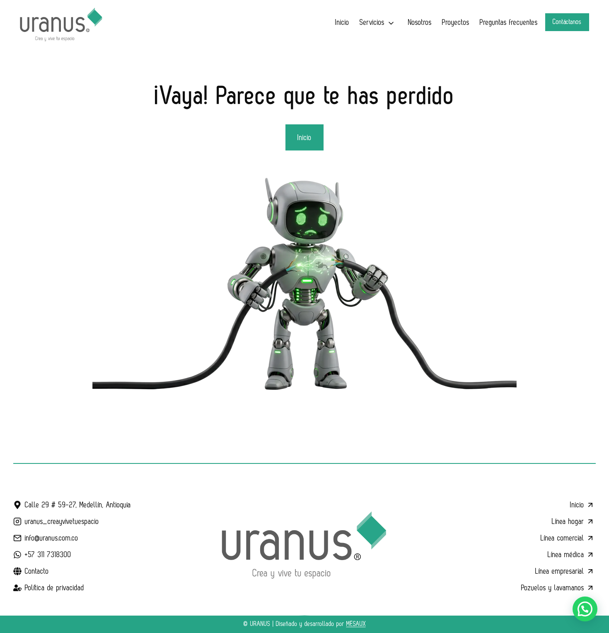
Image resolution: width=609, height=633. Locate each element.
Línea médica (566, 554)
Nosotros (420, 22)
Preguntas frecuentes (509, 22)
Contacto (37, 571)
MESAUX (356, 624)
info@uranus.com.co (51, 538)
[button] (585, 609)
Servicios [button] (372, 22)
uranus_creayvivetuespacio (62, 521)
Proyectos (455, 22)
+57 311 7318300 (48, 554)
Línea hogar (568, 521)
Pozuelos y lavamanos (552, 588)
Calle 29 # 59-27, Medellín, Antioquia (78, 505)
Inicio (342, 22)
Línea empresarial (559, 571)
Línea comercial (562, 538)
